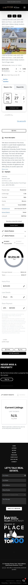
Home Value (14, 457)
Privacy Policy (5, 583)
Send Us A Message (14, 508)
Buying (14, 450)
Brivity (13, 580)
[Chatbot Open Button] (23, 580)
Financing (14, 455)
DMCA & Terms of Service (15, 583)
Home (14, 446)
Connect (14, 461)
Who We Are (14, 459)
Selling (14, 452)
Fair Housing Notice (14, 2)
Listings (14, 448)
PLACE (20, 565)
